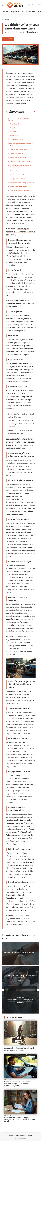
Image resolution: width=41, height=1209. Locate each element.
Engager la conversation (18, 179)
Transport (8, 39)
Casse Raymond (15, 128)
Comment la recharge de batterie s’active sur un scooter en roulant (19, 1049)
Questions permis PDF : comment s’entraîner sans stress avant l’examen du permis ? (19, 1119)
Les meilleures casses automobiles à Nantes (20, 119)
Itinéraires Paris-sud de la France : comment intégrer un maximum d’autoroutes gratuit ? (17, 1084)
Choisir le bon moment (17, 171)
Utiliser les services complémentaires (22, 183)
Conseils (20, 950)
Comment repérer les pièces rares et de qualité (20, 145)
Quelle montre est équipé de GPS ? (20, 952)
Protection (20, 973)
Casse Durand (14, 124)
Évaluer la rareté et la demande (20, 161)
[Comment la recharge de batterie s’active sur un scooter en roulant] (20, 1033)
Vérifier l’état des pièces (17, 153)
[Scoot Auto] (15, 4)
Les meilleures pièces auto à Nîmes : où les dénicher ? (20, 303)
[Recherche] (29, 4)
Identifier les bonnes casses (18, 149)
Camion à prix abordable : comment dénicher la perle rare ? (20, 231)
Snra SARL (13, 132)
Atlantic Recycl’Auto (16, 140)
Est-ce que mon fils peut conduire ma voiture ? (20, 976)
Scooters (7, 1046)
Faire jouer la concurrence (18, 187)
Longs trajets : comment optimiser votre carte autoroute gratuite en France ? (20, 1001)
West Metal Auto (15, 136)
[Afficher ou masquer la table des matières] (30, 112)
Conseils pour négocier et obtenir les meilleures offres (20, 166)
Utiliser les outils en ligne (18, 157)
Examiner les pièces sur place (19, 191)
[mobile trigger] (4, 4)
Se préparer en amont (17, 175)
